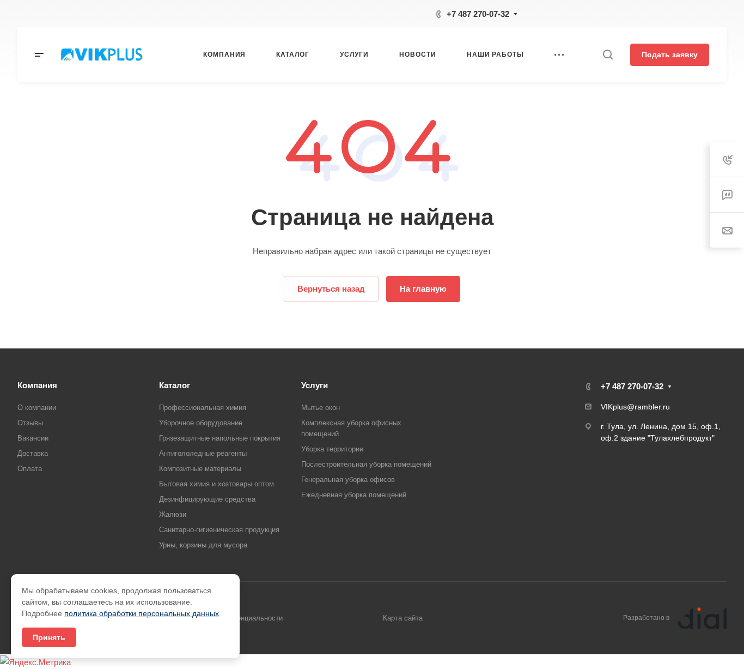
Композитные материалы (200, 469)
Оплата (29, 469)
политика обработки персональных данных (141, 613)
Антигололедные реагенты (203, 453)
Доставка (32, 453)
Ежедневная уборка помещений (353, 495)
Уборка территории (332, 449)
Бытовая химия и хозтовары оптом (216, 484)
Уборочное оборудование (200, 423)
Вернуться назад (331, 288)
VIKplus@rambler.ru (635, 406)
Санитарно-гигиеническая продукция (219, 530)
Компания (37, 385)
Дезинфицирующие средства (207, 499)
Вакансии (32, 438)
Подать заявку (670, 54)
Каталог (174, 385)
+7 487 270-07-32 (478, 14)
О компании (36, 407)
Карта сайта (403, 618)
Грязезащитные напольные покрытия (219, 438)
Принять (49, 637)
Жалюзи (172, 514)
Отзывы (30, 423)
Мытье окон (320, 407)
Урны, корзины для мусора (203, 545)
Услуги (314, 385)
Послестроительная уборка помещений (366, 464)
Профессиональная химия (202, 407)
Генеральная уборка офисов (348, 479)
